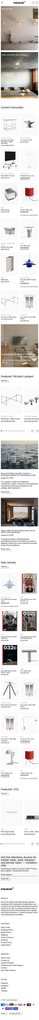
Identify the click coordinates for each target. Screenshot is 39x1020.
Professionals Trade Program (12, 965)
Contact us (5, 960)
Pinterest (4, 983)
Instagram (4, 986)
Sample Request (7, 963)
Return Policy (6, 932)
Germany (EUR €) (15, 1013)
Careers (4, 968)
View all (4, 380)
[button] (33, 2)
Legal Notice (6, 945)
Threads (4, 991)
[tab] (1, 430)
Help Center (5, 927)
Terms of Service (7, 937)
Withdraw (4, 935)
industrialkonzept (11, 1000)
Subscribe (5, 878)
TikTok (3, 988)
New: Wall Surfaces (8, 970)
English (3, 1013)
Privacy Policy (6, 942)
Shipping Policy (7, 930)
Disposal (4, 940)
